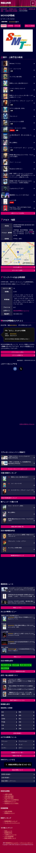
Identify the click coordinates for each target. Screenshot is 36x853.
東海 (20, 715)
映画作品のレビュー (10, 801)
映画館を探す (13, 9)
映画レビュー (17, 656)
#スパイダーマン (5, 665)
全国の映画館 (8, 811)
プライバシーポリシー (26, 843)
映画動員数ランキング (10, 821)
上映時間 (9, 25)
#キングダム (4, 668)
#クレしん (15, 665)
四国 (20, 725)
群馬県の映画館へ (6, 774)
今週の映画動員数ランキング (9, 498)
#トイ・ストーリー (25, 665)
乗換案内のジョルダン (12, 843)
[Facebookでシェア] (15, 369)
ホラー (20, 748)
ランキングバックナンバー (12, 823)
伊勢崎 (31, 232)
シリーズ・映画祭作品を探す (17, 671)
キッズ (20, 744)
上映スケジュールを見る (17, 213)
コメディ (3, 748)
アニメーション (23, 741)
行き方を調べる (17, 267)
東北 (20, 718)
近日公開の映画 (8, 798)
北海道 (3, 718)
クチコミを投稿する (17, 355)
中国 (2, 725)
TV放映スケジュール (10, 834)
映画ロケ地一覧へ (17, 755)
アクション (4, 741)
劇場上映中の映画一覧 (17, 526)
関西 (2, 715)
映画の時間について (17, 770)
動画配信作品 (8, 832)
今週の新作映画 (8, 796)
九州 (2, 728)
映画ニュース (8, 831)
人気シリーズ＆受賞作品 (11, 799)
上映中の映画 (8, 794)
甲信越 (3, 722)
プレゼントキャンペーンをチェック (17, 469)
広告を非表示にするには (27, 424)
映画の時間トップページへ (8, 781)
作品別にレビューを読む (11, 803)
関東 (20, 712)
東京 (2, 712)
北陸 (20, 722)
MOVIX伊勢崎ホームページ (21, 310)
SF (2, 744)
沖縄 (20, 728)
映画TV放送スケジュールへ (17, 700)
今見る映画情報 (8, 836)
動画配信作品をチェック (17, 555)
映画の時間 (4, 9)
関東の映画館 (23, 9)
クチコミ (16, 25)
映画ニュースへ (17, 607)
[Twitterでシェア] (21, 369)
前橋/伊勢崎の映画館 (11, 11)
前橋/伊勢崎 (4, 21)
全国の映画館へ (17, 733)
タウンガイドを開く (17, 270)
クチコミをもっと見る (17, 352)
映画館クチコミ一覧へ (17, 752)
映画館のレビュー (9, 813)
